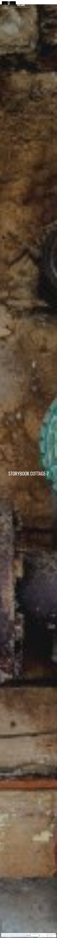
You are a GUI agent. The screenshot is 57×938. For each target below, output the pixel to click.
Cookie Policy (28, 935)
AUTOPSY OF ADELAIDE (22, 4)
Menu (52, 1)
